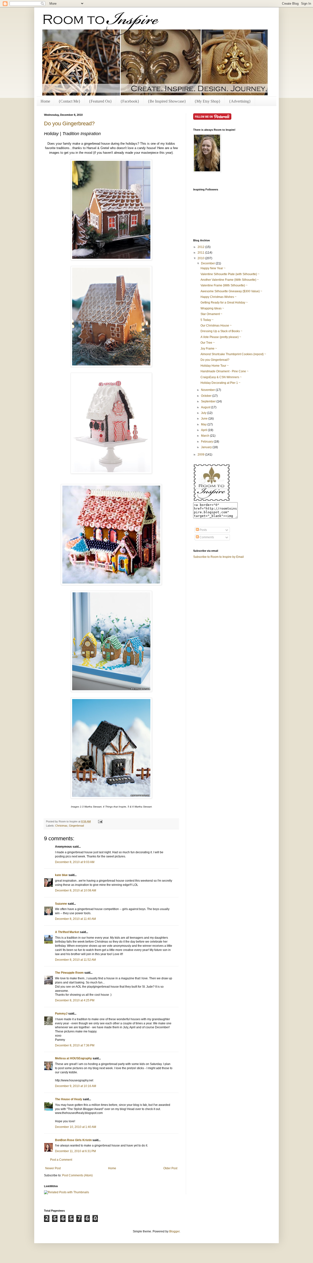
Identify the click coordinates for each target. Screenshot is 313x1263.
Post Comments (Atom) (77, 1175)
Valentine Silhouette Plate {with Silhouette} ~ (230, 274)
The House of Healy (68, 1099)
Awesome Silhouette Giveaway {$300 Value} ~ (231, 291)
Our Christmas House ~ (216, 325)
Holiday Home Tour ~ (215, 365)
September (208, 401)
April (204, 430)
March (205, 435)
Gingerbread (76, 825)
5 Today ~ (207, 320)
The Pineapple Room (69, 972)
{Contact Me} (69, 101)
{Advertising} (240, 101)
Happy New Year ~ (213, 268)
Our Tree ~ (208, 342)
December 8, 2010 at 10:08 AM (75, 890)
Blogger (174, 1231)
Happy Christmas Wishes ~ (218, 297)
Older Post (170, 1168)
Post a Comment (61, 1159)
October (206, 396)
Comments (206, 537)
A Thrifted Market (67, 932)
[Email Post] (99, 821)
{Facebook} (129, 101)
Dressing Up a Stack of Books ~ (221, 331)
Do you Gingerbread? (69, 123)
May (204, 424)
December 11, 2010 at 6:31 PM (75, 1151)
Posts (203, 530)
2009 (201, 454)
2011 (201, 252)
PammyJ (61, 1013)
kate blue (61, 875)
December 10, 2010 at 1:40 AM (75, 1127)
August (206, 407)
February (207, 441)
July (204, 413)
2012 (201, 247)
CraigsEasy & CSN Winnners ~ (221, 377)
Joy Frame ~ (209, 348)
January (206, 447)
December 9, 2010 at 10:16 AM (75, 1086)
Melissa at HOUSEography (73, 1058)
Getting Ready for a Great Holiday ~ (224, 302)
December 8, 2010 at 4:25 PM (74, 1000)
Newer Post (53, 1168)
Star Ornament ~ (211, 314)
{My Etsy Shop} (207, 101)
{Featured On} (100, 101)
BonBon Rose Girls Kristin (73, 1140)
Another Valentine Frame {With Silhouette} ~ (230, 279)
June (204, 418)
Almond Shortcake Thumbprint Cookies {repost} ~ (233, 354)
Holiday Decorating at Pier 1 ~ (220, 383)
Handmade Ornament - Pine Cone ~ (224, 371)
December (208, 263)
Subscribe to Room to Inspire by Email (218, 557)
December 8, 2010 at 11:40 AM (75, 919)
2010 (201, 258)
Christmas (61, 825)
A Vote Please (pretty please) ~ (221, 337)
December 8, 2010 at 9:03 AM (74, 862)
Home (45, 101)
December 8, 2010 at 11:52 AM (75, 959)
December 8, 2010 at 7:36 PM (74, 1045)
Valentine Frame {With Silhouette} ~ (224, 285)
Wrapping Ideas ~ (212, 308)
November (208, 390)
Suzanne (61, 903)
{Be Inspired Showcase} (167, 101)
